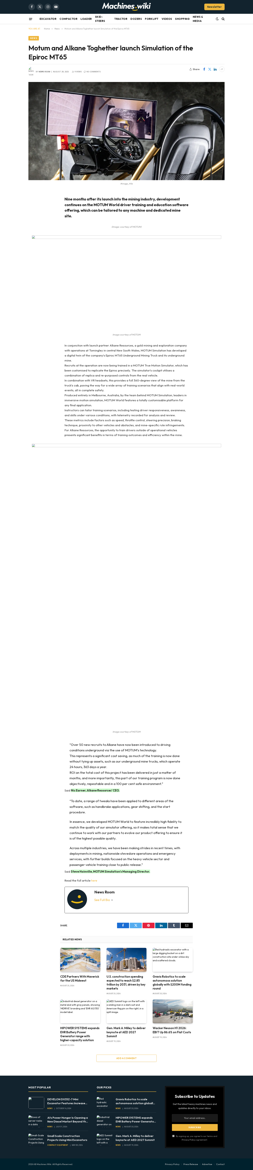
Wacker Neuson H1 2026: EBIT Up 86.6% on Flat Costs (172, 1030)
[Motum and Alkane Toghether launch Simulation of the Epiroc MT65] (126, 131)
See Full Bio (102, 900)
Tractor (120, 18)
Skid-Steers (100, 19)
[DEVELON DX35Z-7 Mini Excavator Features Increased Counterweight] (36, 1103)
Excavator (48, 18)
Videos (167, 18)
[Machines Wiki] (126, 6)
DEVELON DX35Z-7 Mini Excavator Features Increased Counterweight (67, 1101)
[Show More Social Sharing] (222, 69)
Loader (86, 18)
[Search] (223, 19)
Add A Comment (126, 1058)
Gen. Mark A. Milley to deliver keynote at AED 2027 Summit (126, 1032)
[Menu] (30, 19)
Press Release (190, 1164)
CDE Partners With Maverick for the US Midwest (79, 978)
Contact (220, 1164)
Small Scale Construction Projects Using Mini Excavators (67, 1138)
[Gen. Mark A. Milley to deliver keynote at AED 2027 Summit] (127, 1011)
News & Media (198, 19)
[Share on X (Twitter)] (209, 69)
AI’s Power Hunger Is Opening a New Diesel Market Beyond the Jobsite (67, 1120)
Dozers (136, 18)
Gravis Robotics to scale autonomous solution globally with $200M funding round (172, 982)
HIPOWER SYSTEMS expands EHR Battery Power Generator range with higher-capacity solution (79, 1034)
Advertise (207, 1164)
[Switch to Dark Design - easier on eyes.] (217, 18)
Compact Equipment (57, 1145)
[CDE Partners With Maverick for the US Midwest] (80, 960)
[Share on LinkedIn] (215, 69)
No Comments (94, 72)
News (33, 38)
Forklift (152, 18)
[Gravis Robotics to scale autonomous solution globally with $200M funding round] (173, 960)
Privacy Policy (189, 1139)
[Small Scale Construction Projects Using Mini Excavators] (36, 1140)
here (94, 880)
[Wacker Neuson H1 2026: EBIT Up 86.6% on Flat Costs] (173, 1011)
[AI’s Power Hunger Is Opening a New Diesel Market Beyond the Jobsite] (36, 1121)
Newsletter (214, 6)
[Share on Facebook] (204, 69)
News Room (44, 72)
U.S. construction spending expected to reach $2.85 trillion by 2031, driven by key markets (126, 982)
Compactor (68, 18)
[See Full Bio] (112, 900)
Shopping (182, 18)
